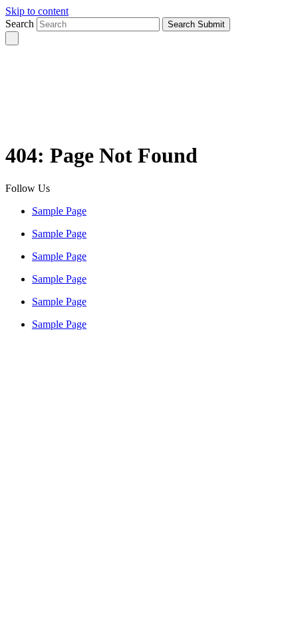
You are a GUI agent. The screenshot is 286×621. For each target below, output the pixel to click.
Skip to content (37, 11)
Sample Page (59, 211)
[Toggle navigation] (12, 38)
